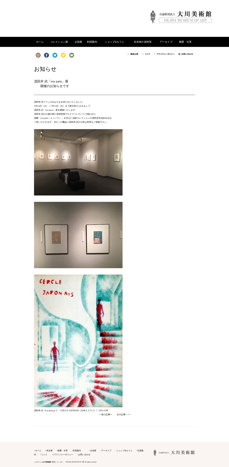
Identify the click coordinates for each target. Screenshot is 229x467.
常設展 (49, 450)
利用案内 (77, 450)
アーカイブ (106, 450)
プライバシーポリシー (63, 454)
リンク (44, 454)
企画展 (93, 450)
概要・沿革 (63, 450)
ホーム (38, 450)
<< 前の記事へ (105, 414)
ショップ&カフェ (124, 450)
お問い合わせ (84, 454)
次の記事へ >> (123, 414)
